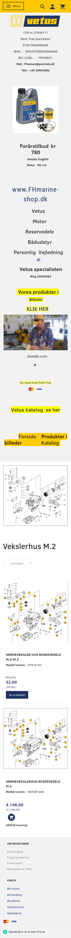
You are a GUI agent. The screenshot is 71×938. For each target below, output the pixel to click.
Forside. (28, 436)
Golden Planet (36, 931)
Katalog (50, 442)
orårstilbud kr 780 (39, 149)
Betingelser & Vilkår (19, 869)
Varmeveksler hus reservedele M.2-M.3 (33, 657)
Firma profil (14, 863)
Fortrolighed (15, 851)
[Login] (52, 6)
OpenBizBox (16, 931)
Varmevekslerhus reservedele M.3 (33, 783)
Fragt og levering (18, 857)
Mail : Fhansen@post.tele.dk (35, 64)
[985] (11, 817)
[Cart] (62, 6)
